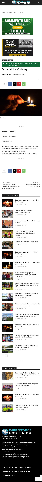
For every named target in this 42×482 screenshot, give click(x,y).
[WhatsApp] (23, 84)
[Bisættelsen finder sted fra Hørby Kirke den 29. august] (7, 203)
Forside (4, 12)
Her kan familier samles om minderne (26, 241)
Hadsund (10, 12)
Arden (4, 341)
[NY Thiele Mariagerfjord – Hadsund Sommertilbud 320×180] (17, 34)
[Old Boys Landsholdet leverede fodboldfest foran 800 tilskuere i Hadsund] (7, 234)
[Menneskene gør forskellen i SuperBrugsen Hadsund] (7, 214)
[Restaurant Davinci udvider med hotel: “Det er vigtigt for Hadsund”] (7, 297)
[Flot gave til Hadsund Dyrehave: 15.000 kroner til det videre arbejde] (7, 338)
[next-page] (6, 356)
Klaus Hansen (7, 74)
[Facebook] (10, 84)
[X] (15, 84)
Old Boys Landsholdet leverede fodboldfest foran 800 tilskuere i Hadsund (25, 233)
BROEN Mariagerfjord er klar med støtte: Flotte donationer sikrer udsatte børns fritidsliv (27, 285)
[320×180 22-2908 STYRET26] (17, 55)
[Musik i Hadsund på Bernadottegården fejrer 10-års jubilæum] (7, 387)
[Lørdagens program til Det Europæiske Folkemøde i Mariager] (7, 408)
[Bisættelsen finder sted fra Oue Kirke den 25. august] (7, 255)
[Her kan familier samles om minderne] (7, 245)
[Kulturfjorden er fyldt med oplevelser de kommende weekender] (7, 307)
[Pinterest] (19, 84)
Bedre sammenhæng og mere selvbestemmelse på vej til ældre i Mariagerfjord (25, 274)
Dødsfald (4, 60)
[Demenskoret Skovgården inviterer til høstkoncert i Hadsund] (7, 349)
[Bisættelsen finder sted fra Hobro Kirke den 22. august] (7, 328)
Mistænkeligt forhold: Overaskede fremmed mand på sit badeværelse (11, 186)
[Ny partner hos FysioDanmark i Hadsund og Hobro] (7, 224)
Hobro (4, 206)
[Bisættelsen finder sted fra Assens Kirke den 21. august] (7, 266)
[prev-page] (3, 356)
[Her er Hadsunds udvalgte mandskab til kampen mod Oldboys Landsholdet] (7, 317)
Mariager (5, 268)
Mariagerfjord (6, 279)
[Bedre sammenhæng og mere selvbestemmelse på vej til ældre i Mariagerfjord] (7, 276)
